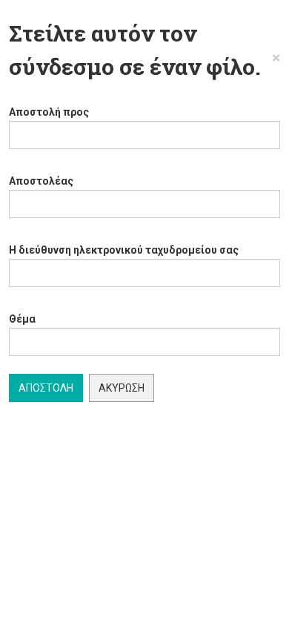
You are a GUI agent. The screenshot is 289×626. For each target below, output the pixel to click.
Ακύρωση (121, 388)
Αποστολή (46, 388)
